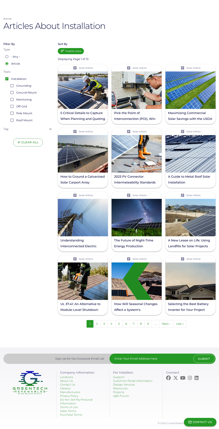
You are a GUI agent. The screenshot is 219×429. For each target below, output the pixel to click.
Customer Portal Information (132, 380)
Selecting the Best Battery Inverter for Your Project (188, 307)
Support (118, 377)
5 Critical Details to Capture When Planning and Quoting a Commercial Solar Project (82, 116)
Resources (120, 388)
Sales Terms (68, 411)
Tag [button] (5, 129)
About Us (66, 380)
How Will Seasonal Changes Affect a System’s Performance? (135, 307)
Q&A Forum (121, 396)
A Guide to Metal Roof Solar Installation (189, 179)
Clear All (30, 142)
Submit (204, 358)
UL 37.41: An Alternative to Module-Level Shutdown (80, 307)
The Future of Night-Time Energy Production (133, 243)
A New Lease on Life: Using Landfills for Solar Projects (189, 243)
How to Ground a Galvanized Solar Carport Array (82, 179)
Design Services (124, 384)
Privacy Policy (69, 396)
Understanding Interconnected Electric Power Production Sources (80, 244)
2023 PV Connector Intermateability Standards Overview (135, 180)
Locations (66, 377)
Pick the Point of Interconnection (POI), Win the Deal (134, 116)
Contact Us (67, 384)
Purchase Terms (71, 414)
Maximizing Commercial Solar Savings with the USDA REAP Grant (190, 116)
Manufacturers (70, 392)
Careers (65, 388)
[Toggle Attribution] (104, 105)
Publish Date (73, 51)
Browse (7, 18)
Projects (118, 392)
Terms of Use (69, 407)
